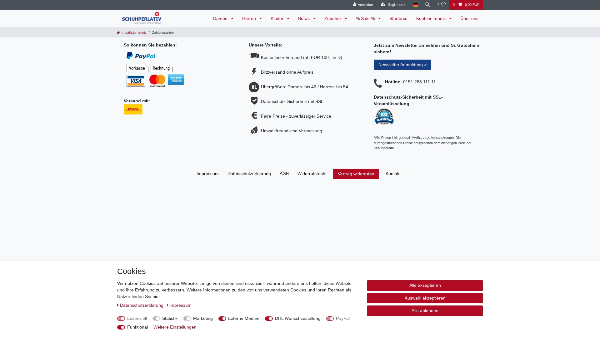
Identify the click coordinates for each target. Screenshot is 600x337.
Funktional (137, 327)
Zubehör (333, 18)
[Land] (415, 5)
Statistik (170, 318)
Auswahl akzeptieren (425, 297)
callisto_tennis (136, 32)
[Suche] (428, 5)
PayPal (343, 318)
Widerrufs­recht (312, 173)
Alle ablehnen (425, 310)
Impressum (208, 173)
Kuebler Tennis (431, 18)
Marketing (203, 318)
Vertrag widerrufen (356, 173)
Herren (249, 18)
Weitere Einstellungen (175, 327)
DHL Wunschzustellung (298, 318)
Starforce (398, 18)
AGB (284, 173)
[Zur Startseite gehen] (118, 32)
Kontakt (393, 173)
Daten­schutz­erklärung (249, 173)
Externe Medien (243, 318)
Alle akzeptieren (425, 285)
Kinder (278, 18)
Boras (304, 18)
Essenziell (137, 318)
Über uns (469, 18)
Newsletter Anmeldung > (402, 64)
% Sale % (366, 18)
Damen (221, 18)
